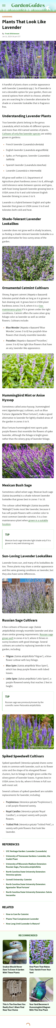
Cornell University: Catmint (19, 879)
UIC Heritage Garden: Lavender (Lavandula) (26, 851)
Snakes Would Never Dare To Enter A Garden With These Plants (13, 969)
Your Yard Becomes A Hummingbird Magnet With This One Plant (39, 1007)
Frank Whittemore (12, 34)
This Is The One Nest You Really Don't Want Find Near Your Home (14, 1007)
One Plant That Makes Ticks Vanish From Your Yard (40, 969)
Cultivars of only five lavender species (21, 133)
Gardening (7, 17)
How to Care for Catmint (17, 914)
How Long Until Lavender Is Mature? (23, 923)
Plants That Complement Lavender (22, 919)
